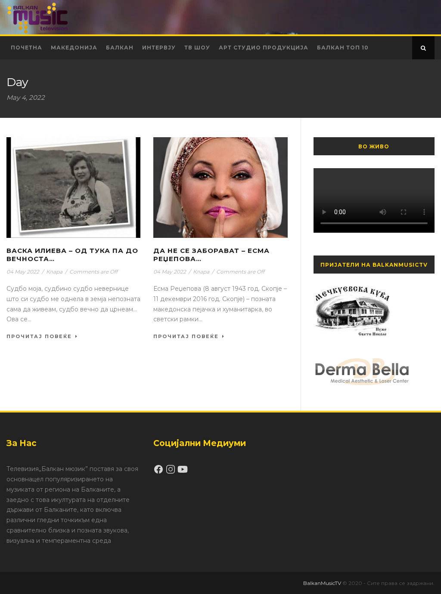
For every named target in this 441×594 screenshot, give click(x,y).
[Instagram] (171, 472)
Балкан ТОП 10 (343, 47)
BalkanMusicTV (322, 583)
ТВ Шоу (197, 47)
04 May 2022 (22, 271)
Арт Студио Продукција (263, 47)
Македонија (74, 47)
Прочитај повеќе (39, 336)
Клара (54, 271)
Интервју (159, 47)
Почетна (26, 47)
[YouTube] (182, 472)
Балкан (120, 47)
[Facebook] (159, 472)
